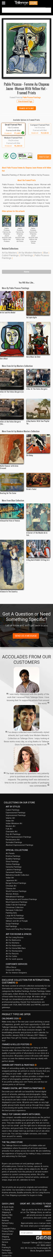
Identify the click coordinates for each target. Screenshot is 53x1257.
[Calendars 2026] (20, 1018)
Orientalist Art (11, 831)
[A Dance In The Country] (12, 564)
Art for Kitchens (12, 943)
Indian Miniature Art (14, 823)
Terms (4, 1226)
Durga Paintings (12, 923)
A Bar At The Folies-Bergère (36, 389)
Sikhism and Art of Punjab (17, 921)
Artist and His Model (7, 312)
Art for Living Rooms (14, 937)
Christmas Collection (15, 907)
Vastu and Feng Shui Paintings (18, 929)
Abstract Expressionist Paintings (19, 845)
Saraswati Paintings (14, 872)
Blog (4, 1245)
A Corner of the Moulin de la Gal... (36, 533)
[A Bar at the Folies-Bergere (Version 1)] (12, 409)
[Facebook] (41, 1238)
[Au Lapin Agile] (38, 303)
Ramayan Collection (14, 910)
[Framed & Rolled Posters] (31, 1044)
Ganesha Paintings (13, 867)
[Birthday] (38, 443)
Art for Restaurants (14, 951)
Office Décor (11, 967)
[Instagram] (45, 1238)
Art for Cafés (11, 956)
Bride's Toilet (31, 489)
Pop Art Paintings (13, 834)
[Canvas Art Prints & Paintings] (36, 1065)
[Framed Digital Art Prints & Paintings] (44, 1088)
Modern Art (10, 826)
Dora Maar (4, 358)
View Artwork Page (25, 101)
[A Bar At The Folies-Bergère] (38, 378)
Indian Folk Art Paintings (16, 905)
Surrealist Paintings (14, 842)
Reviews (5, 1220)
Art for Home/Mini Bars (16, 948)
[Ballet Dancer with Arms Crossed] (12, 449)
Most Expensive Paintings (16, 902)
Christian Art (11, 886)
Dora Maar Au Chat (33, 356)
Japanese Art (11, 880)
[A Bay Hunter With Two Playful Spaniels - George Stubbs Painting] (38, 409)
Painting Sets (11, 913)
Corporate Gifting (13, 970)
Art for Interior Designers (16, 973)
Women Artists (12, 894)
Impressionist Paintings (16, 815)
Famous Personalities (15, 918)
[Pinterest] (49, 1238)
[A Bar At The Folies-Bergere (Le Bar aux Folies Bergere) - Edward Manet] (12, 379)
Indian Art (10, 821)
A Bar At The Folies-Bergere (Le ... (12, 392)
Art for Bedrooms (13, 940)
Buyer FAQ (6, 1218)
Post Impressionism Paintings (18, 837)
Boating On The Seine (8, 493)
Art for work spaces (14, 959)
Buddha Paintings (13, 859)
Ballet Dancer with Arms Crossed (9, 467)
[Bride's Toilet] (38, 480)
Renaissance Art (13, 839)
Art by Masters (9, 252)
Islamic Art (10, 818)
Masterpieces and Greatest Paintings (21, 899)
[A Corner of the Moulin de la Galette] (38, 516)
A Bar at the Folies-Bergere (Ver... (10, 422)
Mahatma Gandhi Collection (17, 875)
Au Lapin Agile (31, 317)
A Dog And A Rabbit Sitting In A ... (37, 561)
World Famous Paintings (16, 891)
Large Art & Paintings (15, 915)
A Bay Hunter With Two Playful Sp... (37, 422)
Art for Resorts (12, 953)
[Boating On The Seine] (12, 482)
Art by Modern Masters (30, 252)
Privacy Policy (8, 1231)
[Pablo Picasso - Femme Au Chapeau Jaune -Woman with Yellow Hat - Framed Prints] (26, 48)
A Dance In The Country (8, 591)
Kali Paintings (11, 926)
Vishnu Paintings (13, 864)
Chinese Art (11, 888)
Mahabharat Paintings (15, 896)
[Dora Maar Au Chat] (38, 338)
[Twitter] (37, 1238)
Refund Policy (8, 1223)
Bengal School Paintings (16, 883)
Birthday (29, 455)
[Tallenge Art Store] (26, 3)
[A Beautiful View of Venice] (12, 510)
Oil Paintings (26, 255)
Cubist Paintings (10, 255)
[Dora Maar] (12, 339)
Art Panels (10, 853)
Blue (45, 252)
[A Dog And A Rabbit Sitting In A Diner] (38, 549)
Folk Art (9, 829)
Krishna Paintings (13, 856)
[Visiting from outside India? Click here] (17, 983)
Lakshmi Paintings (13, 869)
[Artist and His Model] (12, 300)
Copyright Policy (9, 1228)
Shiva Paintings (12, 861)
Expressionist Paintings (15, 812)
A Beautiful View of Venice (10, 520)
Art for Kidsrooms (13, 945)
